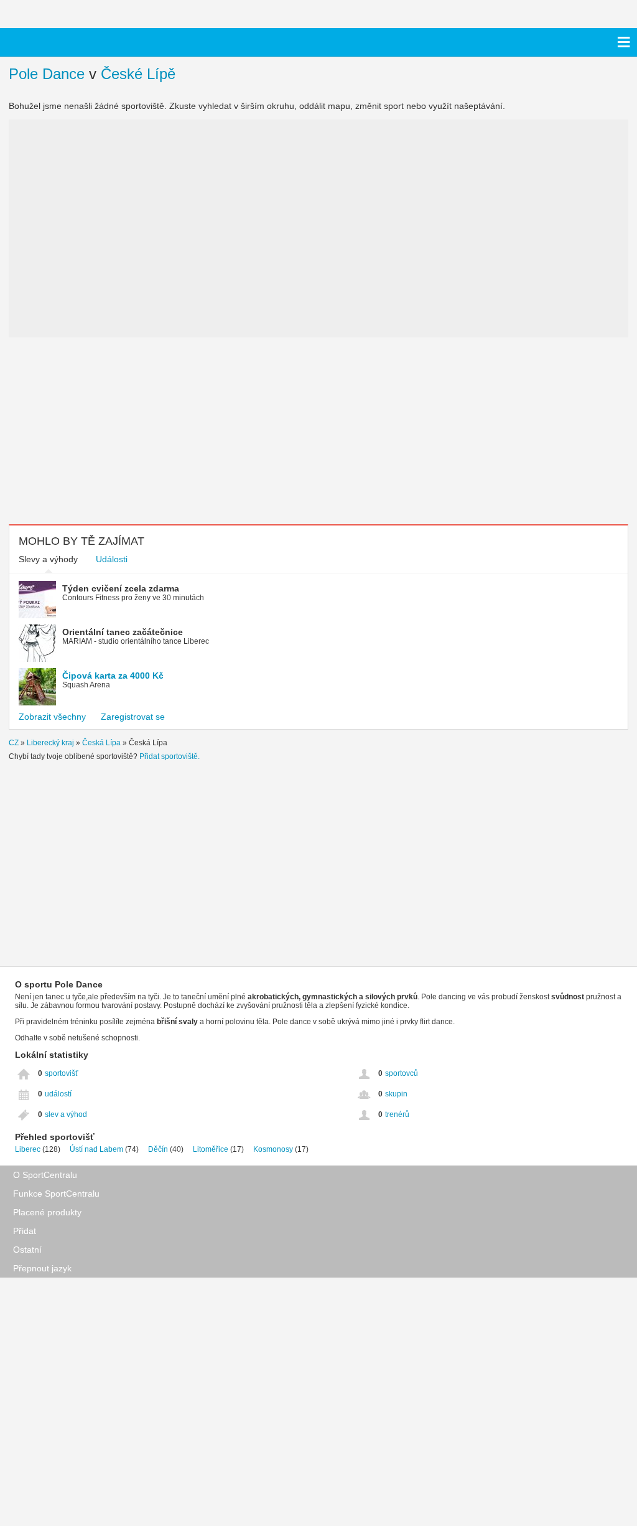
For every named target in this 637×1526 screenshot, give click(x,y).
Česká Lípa (101, 742)
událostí (58, 1094)
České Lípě (138, 73)
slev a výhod (66, 1114)
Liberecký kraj (50, 742)
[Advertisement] (117, 431)
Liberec (27, 1149)
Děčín (158, 1149)
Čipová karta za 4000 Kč (113, 676)
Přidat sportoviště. (169, 756)
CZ (14, 742)
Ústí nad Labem (96, 1149)
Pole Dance (47, 73)
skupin (396, 1094)
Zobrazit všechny (52, 717)
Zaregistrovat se (133, 717)
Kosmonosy (273, 1149)
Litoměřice (210, 1149)
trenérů (397, 1114)
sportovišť (61, 1073)
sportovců (401, 1073)
